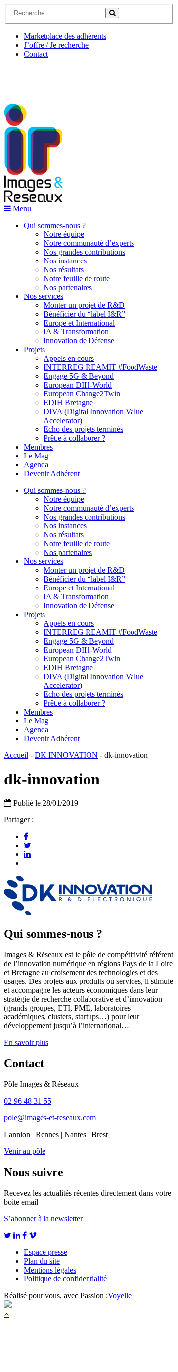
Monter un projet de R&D (84, 305)
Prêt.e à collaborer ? (74, 438)
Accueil (16, 755)
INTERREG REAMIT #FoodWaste (100, 367)
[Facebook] (26, 836)
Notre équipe (64, 234)
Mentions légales (50, 1270)
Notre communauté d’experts (89, 243)
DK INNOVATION (66, 755)
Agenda (36, 464)
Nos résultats (64, 269)
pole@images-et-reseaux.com (50, 1117)
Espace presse (45, 1252)
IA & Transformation (76, 331)
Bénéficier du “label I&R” (84, 314)
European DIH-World (78, 385)
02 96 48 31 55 (27, 1101)
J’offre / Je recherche (56, 45)
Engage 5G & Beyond (79, 376)
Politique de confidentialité (65, 1278)
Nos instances (65, 261)
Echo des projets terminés (83, 429)
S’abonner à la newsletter (43, 1218)
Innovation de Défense (79, 340)
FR (77, 77)
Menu (21, 208)
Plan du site (42, 1261)
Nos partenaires (68, 287)
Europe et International (79, 323)
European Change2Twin (82, 394)
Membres (38, 447)
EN (41, 77)
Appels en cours (69, 358)
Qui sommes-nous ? (55, 225)
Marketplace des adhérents (65, 36)
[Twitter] (27, 845)
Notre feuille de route (77, 278)
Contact (36, 54)
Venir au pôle (24, 1151)
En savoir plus (26, 1042)
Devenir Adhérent (52, 473)
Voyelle (120, 1295)
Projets (34, 349)
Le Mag (36, 456)
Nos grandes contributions (84, 252)
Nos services (43, 296)
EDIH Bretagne (68, 402)
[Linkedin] (27, 854)
